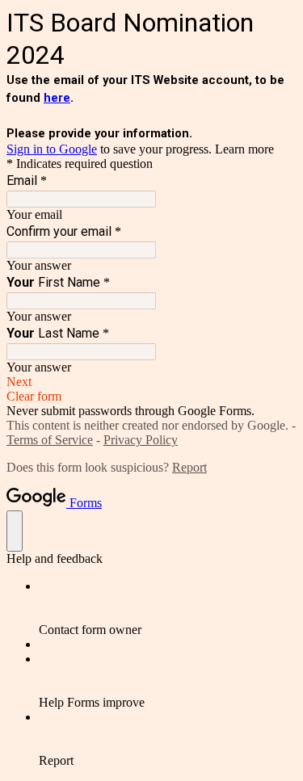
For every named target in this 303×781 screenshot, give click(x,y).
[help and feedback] (14, 531)
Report (189, 467)
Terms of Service (49, 440)
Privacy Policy (140, 440)
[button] (151, 382)
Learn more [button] (244, 149)
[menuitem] (168, 608)
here (57, 97)
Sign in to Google (51, 149)
